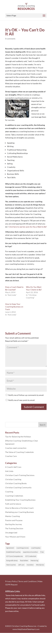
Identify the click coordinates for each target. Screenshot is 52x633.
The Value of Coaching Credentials (19, 452)
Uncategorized (11, 532)
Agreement (10, 548)
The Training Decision (14, 528)
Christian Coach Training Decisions (19, 475)
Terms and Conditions (27, 581)
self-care (21, 565)
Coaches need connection (15, 448)
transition (30, 565)
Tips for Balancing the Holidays (18, 436)
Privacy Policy (11, 581)
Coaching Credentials (14, 496)
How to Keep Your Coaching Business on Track (14, 306)
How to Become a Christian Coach (19, 508)
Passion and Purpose (13, 520)
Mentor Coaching (12, 516)
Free (42, 552)
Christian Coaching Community (18, 487)
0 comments (10, 38)
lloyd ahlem (24, 560)
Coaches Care (11, 456)
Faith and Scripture (13, 504)
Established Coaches (13, 552)
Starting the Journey (13, 524)
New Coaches (11, 565)
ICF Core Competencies (14, 556)
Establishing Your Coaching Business (20, 500)
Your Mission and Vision (15, 537)
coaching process (23, 548)
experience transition (30, 552)
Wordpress (40, 565)
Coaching (9, 491)
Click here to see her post (28, 227)
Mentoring (34, 560)
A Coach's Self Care (13, 467)
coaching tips (35, 548)
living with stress (12, 560)
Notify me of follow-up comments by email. (26, 395)
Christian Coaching (13, 479)
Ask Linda (9, 471)
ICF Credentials (30, 556)
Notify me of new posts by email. (21, 400)
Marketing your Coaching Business (19, 512)
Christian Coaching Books (16, 483)
